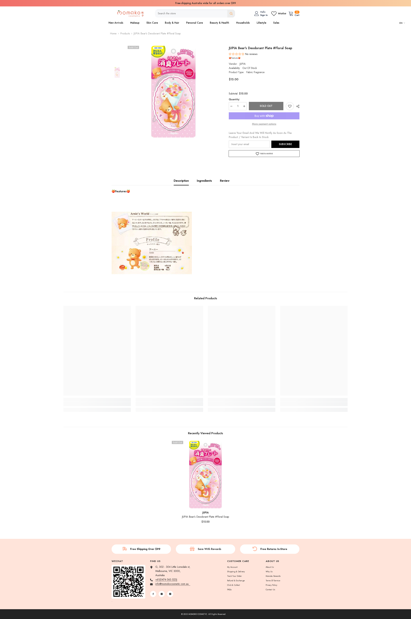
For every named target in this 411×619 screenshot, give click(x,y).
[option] (205, 3)
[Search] (195, 13)
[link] (97, 404)
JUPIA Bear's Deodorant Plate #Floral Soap (205, 517)
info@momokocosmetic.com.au (172, 584)
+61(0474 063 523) (166, 579)
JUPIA (243, 64)
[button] (237, 54)
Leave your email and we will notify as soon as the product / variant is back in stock (260, 135)
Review (224, 181)
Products (125, 33)
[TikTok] (170, 594)
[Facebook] (153, 594)
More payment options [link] (264, 124)
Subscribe (285, 144)
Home (113, 33)
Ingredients (204, 181)
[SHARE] (296, 106)
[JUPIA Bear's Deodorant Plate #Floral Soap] (205, 474)
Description (181, 181)
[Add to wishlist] (290, 106)
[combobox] (191, 13)
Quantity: (234, 99)
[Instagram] (162, 594)
